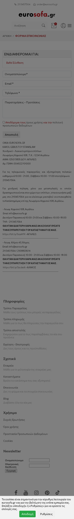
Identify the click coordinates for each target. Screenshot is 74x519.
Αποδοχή (27, 514)
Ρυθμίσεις (46, 514)
